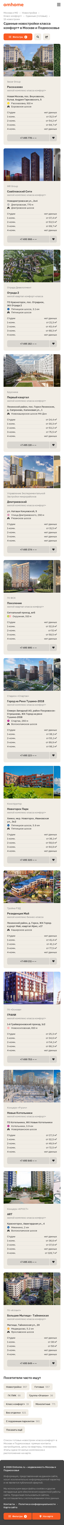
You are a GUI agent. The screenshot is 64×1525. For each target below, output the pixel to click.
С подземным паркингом (23, 1421)
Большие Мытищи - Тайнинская (28, 1315)
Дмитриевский (17, 501)
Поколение (14, 603)
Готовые (42, 1386)
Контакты (9, 1504)
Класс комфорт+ (17, 1404)
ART (9, 1214)
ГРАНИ (11, 1014)
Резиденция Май (18, 913)
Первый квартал (18, 397)
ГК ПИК (14, 1395)
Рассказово (15, 86)
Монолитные (45, 1404)
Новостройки (16, 1386)
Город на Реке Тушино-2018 (25, 701)
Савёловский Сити (19, 191)
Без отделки (16, 1412)
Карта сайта (10, 1507)
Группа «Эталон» (41, 1395)
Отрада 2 (13, 292)
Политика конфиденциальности (37, 1504)
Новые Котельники (19, 1112)
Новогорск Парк (18, 808)
